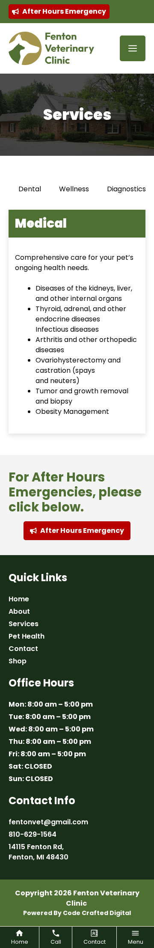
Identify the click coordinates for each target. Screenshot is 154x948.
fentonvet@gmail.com (48, 822)
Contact (23, 649)
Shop (18, 661)
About (19, 611)
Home (19, 599)
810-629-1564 (32, 834)
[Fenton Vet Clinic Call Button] (55, 937)
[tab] (30, 189)
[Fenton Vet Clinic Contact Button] (94, 937)
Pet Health (26, 636)
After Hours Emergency (64, 11)
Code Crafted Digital (97, 913)
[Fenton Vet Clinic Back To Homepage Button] (19, 937)
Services (23, 624)
